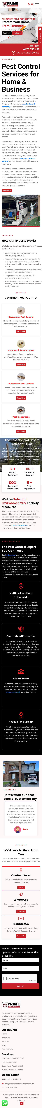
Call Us (21, 887)
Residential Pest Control (12, 1066)
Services (5, 1041)
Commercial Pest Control (13, 1058)
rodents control (13, 692)
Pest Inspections (9, 1062)
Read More (6, 33)
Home (4, 1034)
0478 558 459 (31, 49)
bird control (10, 555)
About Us (6, 1037)
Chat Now (21, 912)
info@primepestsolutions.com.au (19, 1083)
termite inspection (20, 525)
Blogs (4, 1045)
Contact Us (17, 33)
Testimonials (7, 1049)
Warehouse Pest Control (12, 1069)
